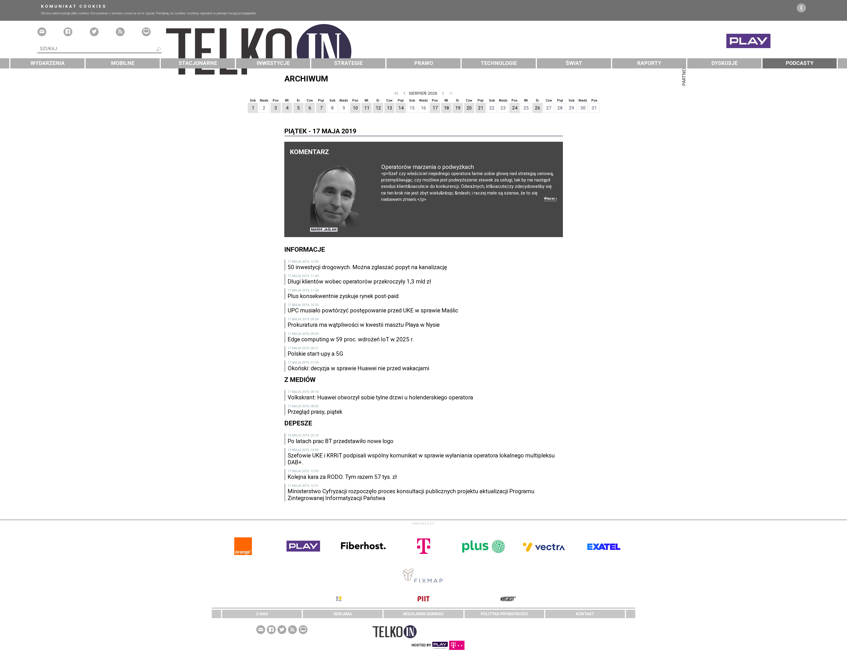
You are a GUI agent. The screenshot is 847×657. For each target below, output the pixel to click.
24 (514, 108)
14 (401, 108)
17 (435, 108)
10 (355, 108)
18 (446, 108)
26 (537, 108)
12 (378, 108)
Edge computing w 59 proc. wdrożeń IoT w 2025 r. (351, 339)
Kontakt (585, 614)
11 (366, 108)
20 (469, 108)
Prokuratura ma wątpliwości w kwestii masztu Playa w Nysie (364, 324)
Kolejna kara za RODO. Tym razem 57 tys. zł (342, 477)
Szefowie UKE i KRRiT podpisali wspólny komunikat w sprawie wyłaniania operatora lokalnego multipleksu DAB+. (421, 459)
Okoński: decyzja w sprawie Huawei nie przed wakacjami (358, 368)
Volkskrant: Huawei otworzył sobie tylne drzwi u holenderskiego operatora (380, 397)
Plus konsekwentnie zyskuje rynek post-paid (343, 296)
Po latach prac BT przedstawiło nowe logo (341, 441)
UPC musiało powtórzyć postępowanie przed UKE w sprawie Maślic (373, 310)
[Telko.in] (423, 51)
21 (480, 108)
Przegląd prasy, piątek (315, 411)
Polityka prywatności (504, 614)
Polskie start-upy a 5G (315, 353)
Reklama (343, 614)
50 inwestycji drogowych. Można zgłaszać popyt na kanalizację (367, 267)
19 (458, 108)
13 (389, 108)
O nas (262, 614)
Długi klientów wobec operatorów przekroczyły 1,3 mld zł (359, 281)
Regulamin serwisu (423, 614)
